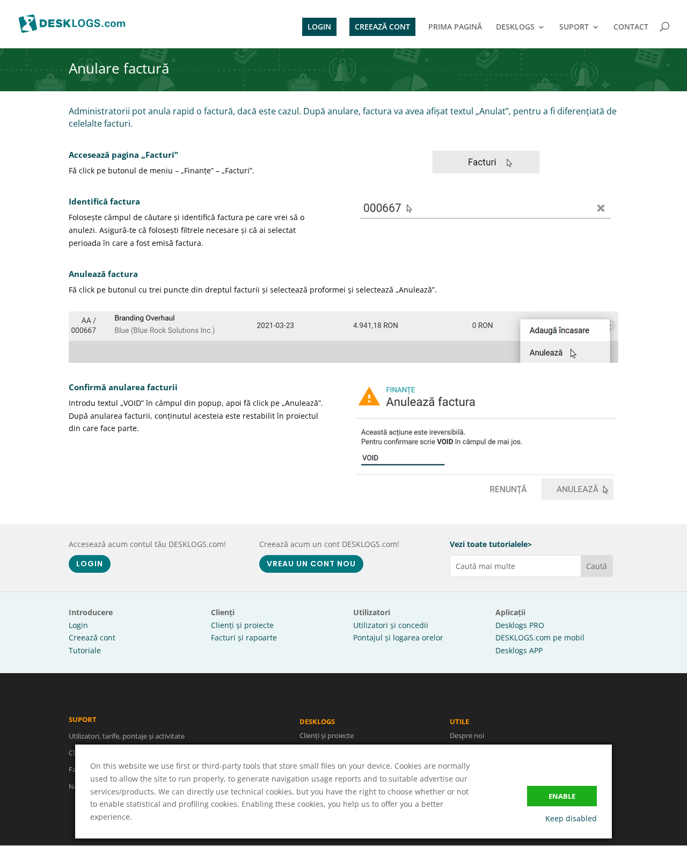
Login (78, 625)
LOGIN (319, 26)
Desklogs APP (519, 650)
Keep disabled (571, 818)
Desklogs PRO (519, 625)
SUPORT (574, 27)
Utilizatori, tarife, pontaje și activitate (127, 736)
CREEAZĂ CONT (382, 26)
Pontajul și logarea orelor (398, 637)
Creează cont (92, 637)
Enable (562, 796)
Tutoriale (85, 650)
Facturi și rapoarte (244, 637)
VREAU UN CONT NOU (311, 563)
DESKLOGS (515, 27)
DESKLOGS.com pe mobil (539, 637)
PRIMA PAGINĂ (455, 27)
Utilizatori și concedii (390, 625)
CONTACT (630, 27)
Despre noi (467, 735)
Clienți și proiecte (242, 625)
